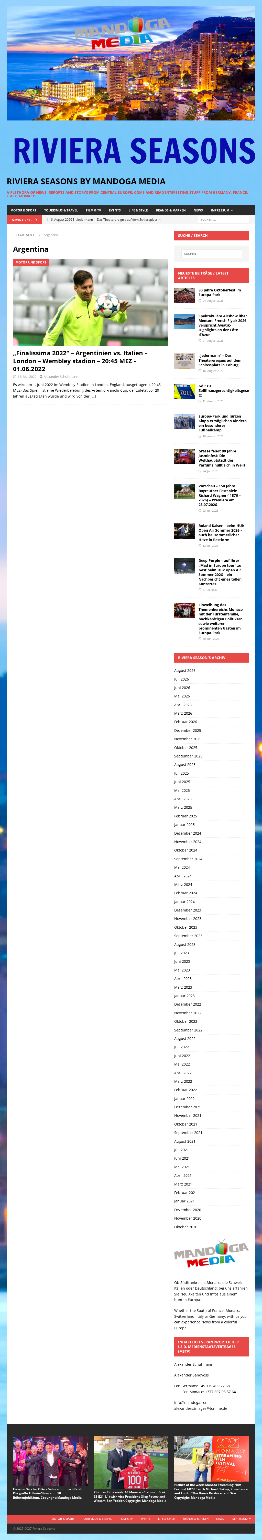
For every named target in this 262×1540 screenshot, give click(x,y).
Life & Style (138, 210)
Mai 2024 (182, 867)
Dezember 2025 (187, 730)
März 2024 (183, 884)
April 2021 (183, 1175)
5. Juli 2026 (210, 590)
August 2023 (184, 944)
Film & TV (93, 210)
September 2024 (188, 858)
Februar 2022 (185, 1089)
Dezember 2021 (187, 1107)
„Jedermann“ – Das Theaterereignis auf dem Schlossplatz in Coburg (220, 360)
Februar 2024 (185, 892)
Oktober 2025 (185, 747)
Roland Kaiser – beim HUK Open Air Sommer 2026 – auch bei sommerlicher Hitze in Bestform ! (221, 532)
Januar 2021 (184, 1201)
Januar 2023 (184, 995)
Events (115, 210)
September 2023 (188, 935)
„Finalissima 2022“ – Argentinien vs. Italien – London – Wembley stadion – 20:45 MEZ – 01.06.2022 (80, 361)
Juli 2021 (181, 1149)
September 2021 (188, 1132)
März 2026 (183, 713)
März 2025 (183, 807)
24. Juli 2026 (210, 471)
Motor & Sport (23, 210)
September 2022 (188, 1030)
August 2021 (184, 1141)
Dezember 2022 (187, 1004)
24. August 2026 (213, 300)
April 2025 (183, 798)
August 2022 (184, 1038)
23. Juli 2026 (210, 510)
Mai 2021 (182, 1166)
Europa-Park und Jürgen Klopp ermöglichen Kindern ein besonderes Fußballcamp (223, 423)
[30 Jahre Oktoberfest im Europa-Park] (184, 295)
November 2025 (187, 738)
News (198, 210)
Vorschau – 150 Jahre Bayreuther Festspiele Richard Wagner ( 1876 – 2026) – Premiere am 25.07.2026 (220, 495)
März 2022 (183, 1081)
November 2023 (187, 918)
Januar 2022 (184, 1098)
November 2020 (187, 1218)
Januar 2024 (184, 901)
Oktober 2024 (185, 850)
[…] (93, 396)
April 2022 (183, 1072)
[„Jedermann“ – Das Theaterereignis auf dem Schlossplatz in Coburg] (184, 361)
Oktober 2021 (185, 1124)
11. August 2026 (213, 401)
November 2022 (187, 1012)
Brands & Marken (171, 210)
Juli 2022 (181, 1047)
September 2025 (188, 756)
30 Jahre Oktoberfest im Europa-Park (220, 292)
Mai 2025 (182, 790)
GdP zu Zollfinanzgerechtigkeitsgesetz (224, 390)
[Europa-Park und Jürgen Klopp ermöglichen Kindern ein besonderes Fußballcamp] (184, 421)
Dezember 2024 (187, 833)
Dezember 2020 (187, 1209)
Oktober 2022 (185, 1021)
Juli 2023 (181, 952)
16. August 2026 (213, 371)
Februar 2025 (185, 816)
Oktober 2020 (185, 1226)
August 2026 (184, 670)
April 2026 (183, 704)
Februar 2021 (185, 1192)
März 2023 (183, 987)
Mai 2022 (182, 1064)
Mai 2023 (182, 970)
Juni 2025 (182, 781)
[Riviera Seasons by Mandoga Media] (131, 117)
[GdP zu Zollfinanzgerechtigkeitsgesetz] (184, 391)
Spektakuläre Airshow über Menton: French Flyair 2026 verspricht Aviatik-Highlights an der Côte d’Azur (223, 325)
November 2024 (187, 841)
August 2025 (184, 764)
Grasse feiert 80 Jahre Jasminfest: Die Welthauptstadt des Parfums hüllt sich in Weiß (222, 458)
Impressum (220, 210)
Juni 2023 (182, 961)
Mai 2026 (182, 696)
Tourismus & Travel (61, 210)
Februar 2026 (185, 721)
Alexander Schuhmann (61, 376)
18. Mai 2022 (27, 376)
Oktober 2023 (185, 927)
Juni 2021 (182, 1158)
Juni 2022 (182, 1055)
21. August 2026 (213, 340)
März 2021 (183, 1184)
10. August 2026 (213, 436)
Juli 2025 (181, 773)
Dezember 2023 (187, 910)
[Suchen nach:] (223, 219)
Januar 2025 (184, 824)
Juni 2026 (182, 687)
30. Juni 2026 (211, 639)
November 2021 (187, 1115)
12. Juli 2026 (210, 546)
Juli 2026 (181, 679)
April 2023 (183, 978)
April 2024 (183, 876)
